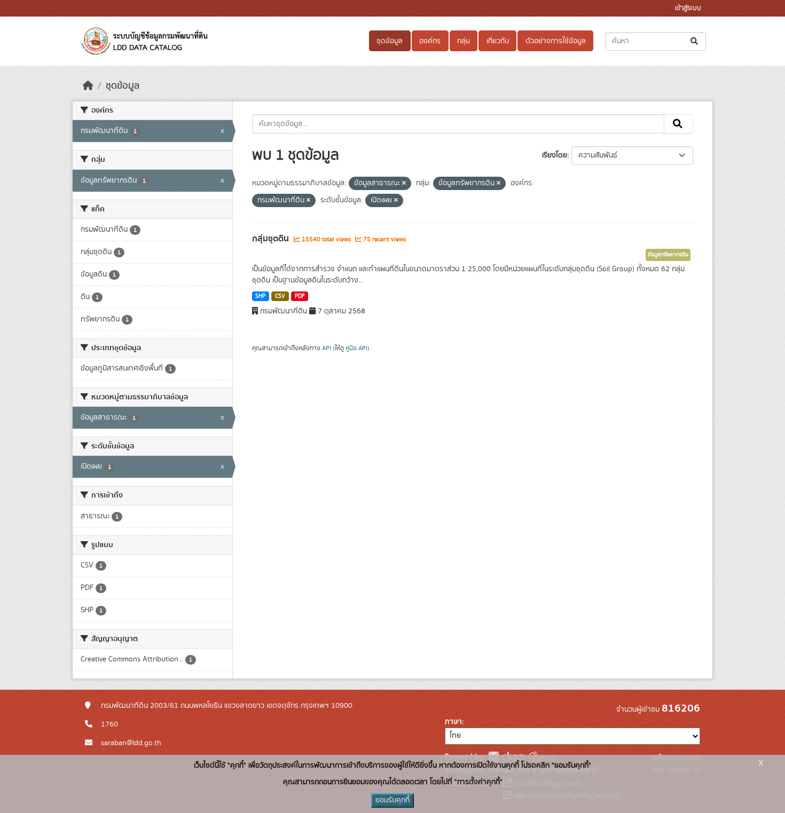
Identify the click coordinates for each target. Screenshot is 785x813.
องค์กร (430, 41)
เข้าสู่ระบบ (688, 8)
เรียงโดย (554, 155)
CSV (280, 296)
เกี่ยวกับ (497, 41)
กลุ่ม (463, 41)
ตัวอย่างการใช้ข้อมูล (555, 41)
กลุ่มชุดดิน (271, 239)
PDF (300, 296)
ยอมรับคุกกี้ (392, 800)
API (326, 348)
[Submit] (695, 41)
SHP (260, 296)
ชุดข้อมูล (389, 41)
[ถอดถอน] (404, 183)
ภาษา (453, 721)
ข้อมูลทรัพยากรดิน (668, 254)
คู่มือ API (356, 348)
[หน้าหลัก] (88, 86)
